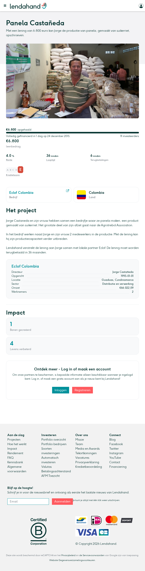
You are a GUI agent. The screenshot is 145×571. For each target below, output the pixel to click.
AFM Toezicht (50, 476)
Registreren (82, 390)
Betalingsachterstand (56, 471)
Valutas (46, 467)
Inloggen (61, 390)
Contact (114, 462)
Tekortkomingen (86, 453)
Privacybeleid (68, 555)
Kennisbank (15, 462)
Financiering (117, 467)
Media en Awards (87, 448)
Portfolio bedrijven (53, 444)
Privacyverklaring (87, 462)
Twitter (114, 448)
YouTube (115, 457)
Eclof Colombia (25, 266)
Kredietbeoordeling (88, 467)
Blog (112, 439)
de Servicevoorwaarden (91, 555)
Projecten (13, 439)
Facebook (116, 444)
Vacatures (82, 457)
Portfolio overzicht (53, 439)
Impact (12, 448)
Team (79, 444)
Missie (79, 439)
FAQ (10, 457)
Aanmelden (62, 501)
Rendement (15, 453)
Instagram (116, 453)
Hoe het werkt (16, 444)
